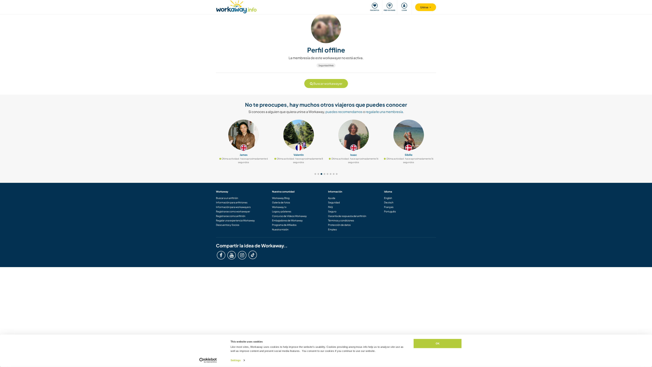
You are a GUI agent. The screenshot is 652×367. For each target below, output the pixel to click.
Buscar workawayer (327, 83)
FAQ (330, 206)
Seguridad (334, 202)
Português (390, 211)
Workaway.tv (279, 206)
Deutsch (388, 202)
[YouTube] (231, 255)
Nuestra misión (280, 229)
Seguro (332, 211)
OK (438, 343)
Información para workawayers (233, 206)
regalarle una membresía (384, 112)
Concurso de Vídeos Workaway (289, 215)
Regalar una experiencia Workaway (235, 220)
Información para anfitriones (231, 202)
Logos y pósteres (281, 211)
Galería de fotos (281, 202)
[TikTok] (252, 255)
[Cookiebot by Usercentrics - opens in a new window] (208, 360)
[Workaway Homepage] (236, 6)
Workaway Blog (280, 197)
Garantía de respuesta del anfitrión (347, 215)
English (388, 197)
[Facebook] (221, 255)
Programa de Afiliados (284, 224)
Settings (236, 360)
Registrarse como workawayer (233, 211)
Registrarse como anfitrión (230, 215)
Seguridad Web (326, 65)
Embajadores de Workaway (287, 220)
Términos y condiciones (341, 220)
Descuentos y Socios (227, 224)
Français (388, 206)
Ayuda (331, 197)
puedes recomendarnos (344, 112)
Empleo (332, 229)
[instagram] (242, 255)
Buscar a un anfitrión (227, 197)
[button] (315, 174)
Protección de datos (339, 224)
